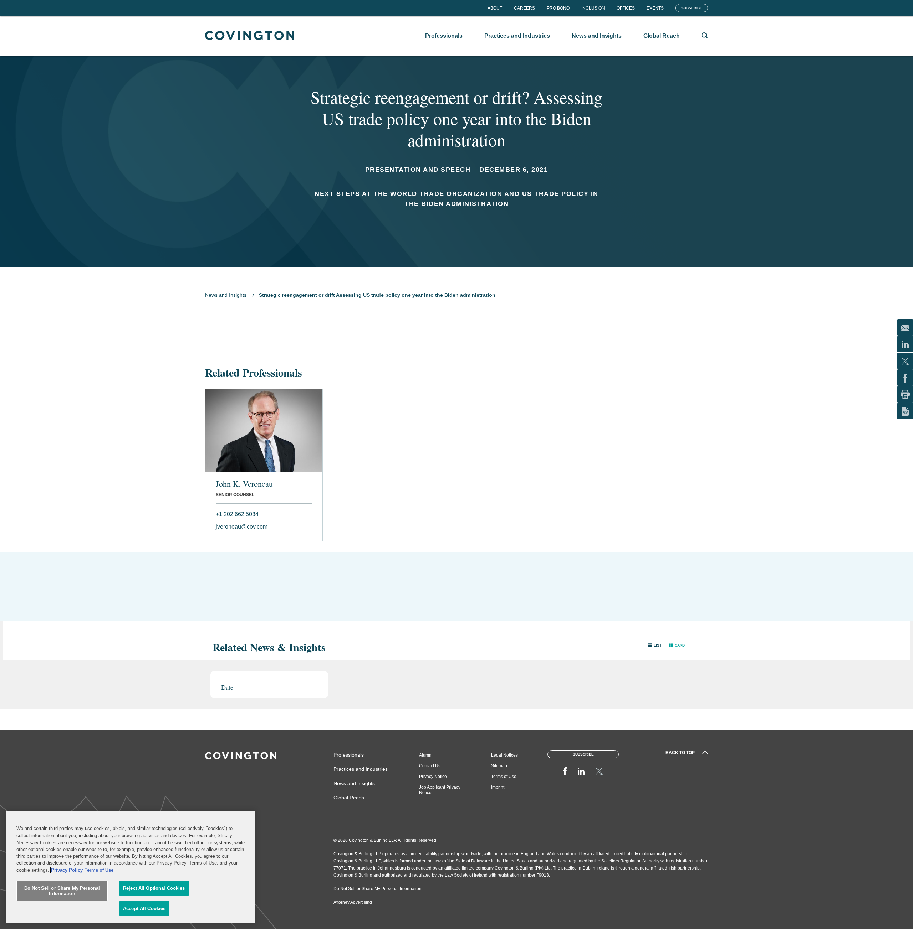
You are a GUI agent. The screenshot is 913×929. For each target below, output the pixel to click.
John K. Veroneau (244, 484)
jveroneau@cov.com (241, 527)
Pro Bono (558, 8)
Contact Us (429, 765)
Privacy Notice (433, 776)
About (495, 8)
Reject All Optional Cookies (154, 888)
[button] (655, 645)
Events (655, 8)
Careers (524, 8)
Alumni (426, 755)
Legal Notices (504, 755)
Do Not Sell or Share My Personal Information (62, 891)
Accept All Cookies (144, 908)
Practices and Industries (360, 769)
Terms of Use (503, 776)
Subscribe (691, 8)
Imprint (497, 787)
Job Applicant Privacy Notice (439, 790)
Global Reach (348, 797)
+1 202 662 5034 (237, 514)
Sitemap (499, 765)
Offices (626, 8)
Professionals (348, 755)
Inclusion (593, 8)
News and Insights (225, 295)
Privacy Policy (67, 870)
